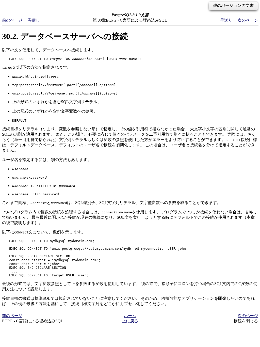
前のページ (12, 20)
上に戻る (130, 321)
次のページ (248, 20)
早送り (226, 20)
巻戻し (34, 20)
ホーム (130, 315)
